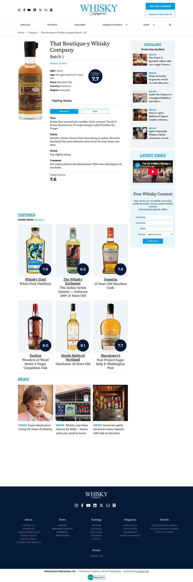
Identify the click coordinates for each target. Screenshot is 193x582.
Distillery (31, 219)
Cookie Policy (28, 539)
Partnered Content (62, 528)
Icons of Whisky (164, 532)
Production (62, 535)
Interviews (62, 532)
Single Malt (96, 532)
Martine (64, 111)
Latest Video (153, 155)
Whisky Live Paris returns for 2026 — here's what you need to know (72, 429)
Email (142, 229)
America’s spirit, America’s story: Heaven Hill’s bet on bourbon (108, 429)
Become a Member (160, 6)
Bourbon (96, 535)
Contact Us (28, 525)
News (23, 425)
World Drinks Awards (164, 525)
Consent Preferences (28, 542)
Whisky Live (96, 556)
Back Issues (130, 528)
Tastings (52, 25)
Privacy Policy (28, 535)
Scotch (96, 539)
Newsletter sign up (160, 14)
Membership (130, 532)
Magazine (79, 25)
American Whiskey (130, 535)
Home (21, 32)
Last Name (140, 223)
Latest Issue (130, 525)
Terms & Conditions (28, 532)
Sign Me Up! (153, 241)
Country (141, 234)
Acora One (142, 571)
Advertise (28, 528)
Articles (25, 25)
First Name (140, 217)
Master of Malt (58, 63)
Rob (95, 111)
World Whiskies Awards (164, 528)
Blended (96, 528)
